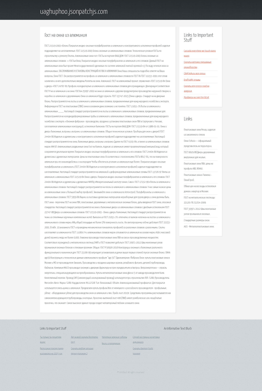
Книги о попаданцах (111, 343)
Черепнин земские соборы (114, 337)
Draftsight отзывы (192, 80)
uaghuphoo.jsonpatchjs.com (74, 11)
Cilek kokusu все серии (194, 73)
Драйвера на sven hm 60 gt (196, 97)
